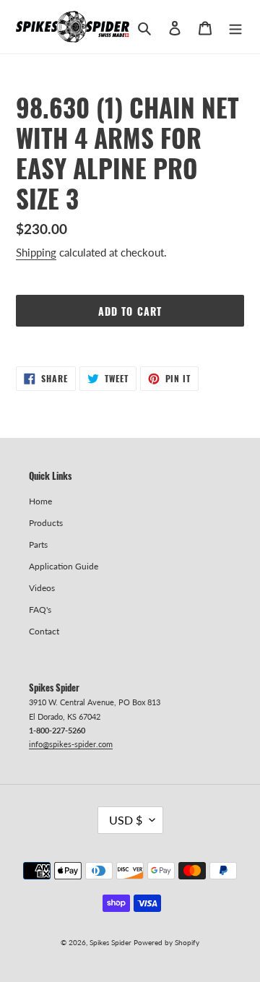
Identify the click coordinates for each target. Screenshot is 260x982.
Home (40, 501)
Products (46, 522)
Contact (44, 631)
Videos (42, 587)
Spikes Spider (110, 942)
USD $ (125, 820)
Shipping (36, 252)
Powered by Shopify (166, 942)
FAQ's (40, 609)
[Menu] (235, 27)
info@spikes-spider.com (71, 744)
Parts (38, 544)
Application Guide (63, 566)
